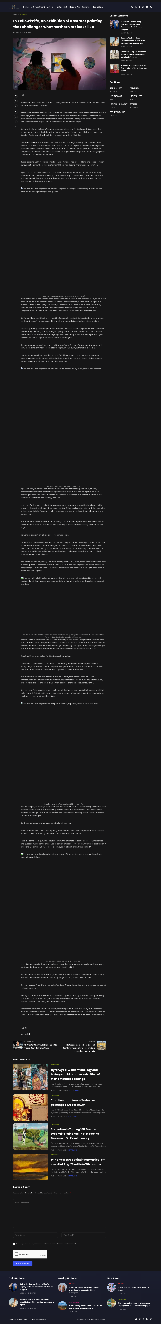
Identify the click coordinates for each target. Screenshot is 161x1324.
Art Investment (117, 112)
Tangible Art (116, 88)
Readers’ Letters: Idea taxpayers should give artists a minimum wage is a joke (134, 40)
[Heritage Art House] (14, 7)
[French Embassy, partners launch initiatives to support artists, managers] (62, 1287)
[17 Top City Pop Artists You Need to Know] (111, 1287)
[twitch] (151, 1319)
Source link (25, 1034)
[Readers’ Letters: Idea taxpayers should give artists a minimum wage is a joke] (114, 41)
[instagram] (139, 7)
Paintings (24, 15)
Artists (133, 104)
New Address (31, 142)
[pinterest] (16, 106)
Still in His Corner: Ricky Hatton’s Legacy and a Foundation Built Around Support (36, 1287)
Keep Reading (74, 1091)
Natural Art (116, 96)
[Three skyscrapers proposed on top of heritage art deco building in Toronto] (114, 54)
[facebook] (132, 7)
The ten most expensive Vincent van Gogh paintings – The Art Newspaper (134, 1304)
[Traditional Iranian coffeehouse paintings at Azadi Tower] (30, 1107)
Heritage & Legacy (118, 104)
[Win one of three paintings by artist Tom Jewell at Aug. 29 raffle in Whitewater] (30, 1167)
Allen (53, 1091)
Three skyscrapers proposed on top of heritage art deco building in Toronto (133, 54)
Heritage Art (136, 96)
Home (15, 15)
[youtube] (147, 7)
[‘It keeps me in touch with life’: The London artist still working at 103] (114, 68)
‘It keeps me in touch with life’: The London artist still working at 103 (134, 68)
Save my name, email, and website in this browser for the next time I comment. (46, 1244)
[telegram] (16, 112)
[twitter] (136, 7)
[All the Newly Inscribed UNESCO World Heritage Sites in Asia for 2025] (62, 1305)
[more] (16, 127)
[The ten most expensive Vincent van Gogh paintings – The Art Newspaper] (111, 1303)
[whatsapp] (16, 122)
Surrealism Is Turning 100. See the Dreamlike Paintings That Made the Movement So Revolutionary (75, 1133)
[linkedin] (143, 7)
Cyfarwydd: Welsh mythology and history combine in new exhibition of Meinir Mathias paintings (75, 1074)
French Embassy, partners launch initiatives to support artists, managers (83, 1290)
